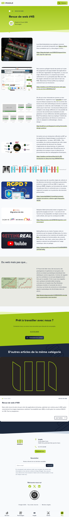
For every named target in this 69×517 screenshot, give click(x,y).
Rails (38, 237)
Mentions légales (46, 505)
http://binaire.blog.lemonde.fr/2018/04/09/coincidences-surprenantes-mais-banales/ (52, 296)
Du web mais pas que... (14, 262)
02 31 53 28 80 (34, 332)
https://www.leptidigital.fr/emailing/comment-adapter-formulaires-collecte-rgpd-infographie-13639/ (51, 198)
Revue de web (19, 11)
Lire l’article (59, 418)
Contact (64, 3)
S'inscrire (49, 465)
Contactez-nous (40, 451)
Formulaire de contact (36, 338)
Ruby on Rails (63, 46)
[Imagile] (7, 3)
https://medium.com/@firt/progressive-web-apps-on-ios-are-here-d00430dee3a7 (51, 88)
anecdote (59, 100)
